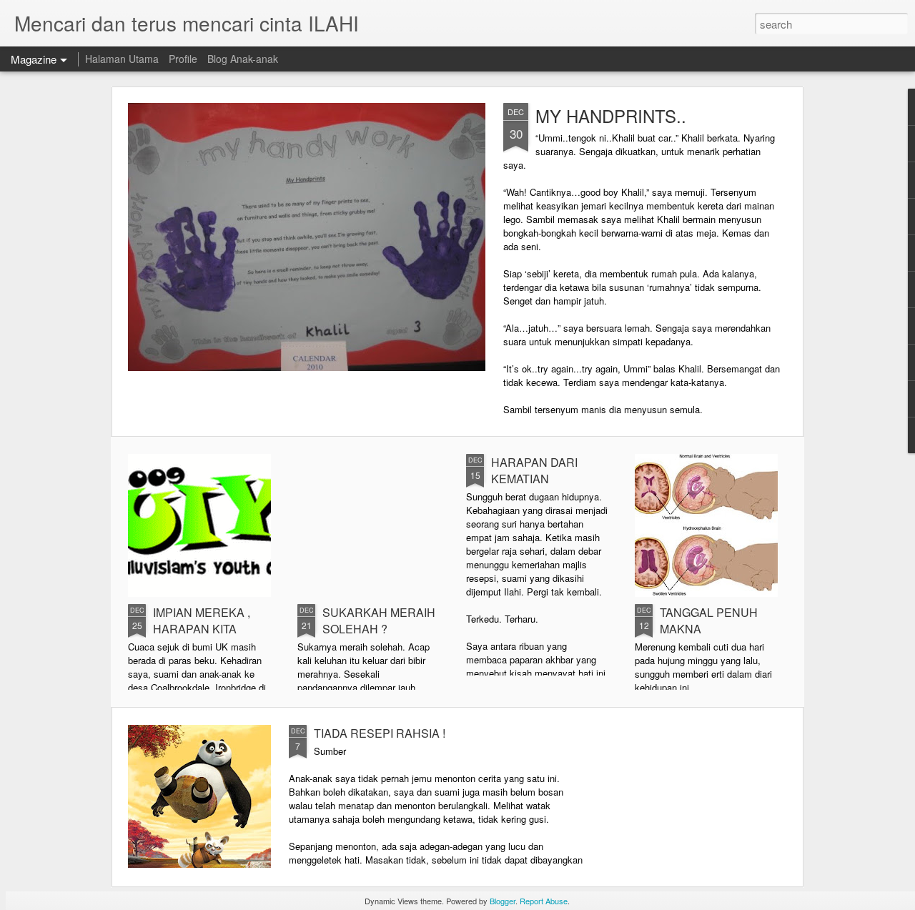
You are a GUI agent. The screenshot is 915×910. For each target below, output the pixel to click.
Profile (183, 58)
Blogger (502, 900)
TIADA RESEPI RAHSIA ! (379, 733)
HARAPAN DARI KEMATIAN (534, 470)
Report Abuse (544, 900)
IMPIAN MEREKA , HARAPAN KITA (201, 620)
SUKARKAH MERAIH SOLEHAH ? (378, 620)
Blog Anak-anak (242, 58)
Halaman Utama (122, 58)
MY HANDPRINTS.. (610, 115)
